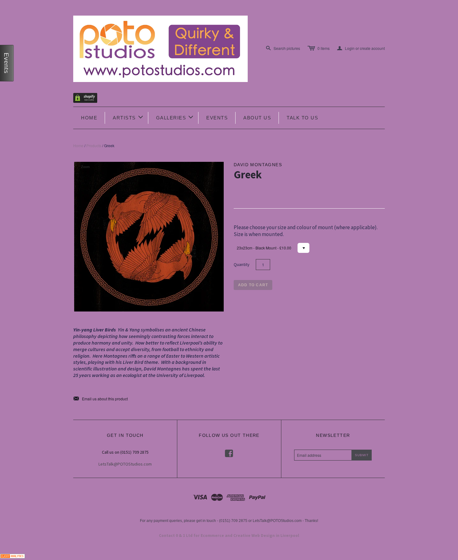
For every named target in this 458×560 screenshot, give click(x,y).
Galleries (175, 117)
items (323, 48)
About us (257, 117)
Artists (128, 117)
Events (217, 117)
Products (93, 145)
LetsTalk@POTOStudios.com (125, 464)
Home (89, 117)
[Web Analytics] (12, 555)
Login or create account (361, 48)
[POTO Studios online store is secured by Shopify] (89, 99)
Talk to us (302, 117)
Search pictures (287, 48)
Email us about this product (100, 398)
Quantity (242, 264)
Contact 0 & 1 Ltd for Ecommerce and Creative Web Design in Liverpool (229, 535)
